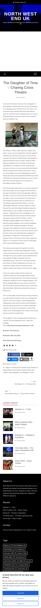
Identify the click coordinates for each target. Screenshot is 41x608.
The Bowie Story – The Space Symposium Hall (17, 515)
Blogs (7, 545)
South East (9, 569)
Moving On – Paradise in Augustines (14, 513)
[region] (20, 590)
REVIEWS (9, 565)
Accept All (21, 593)
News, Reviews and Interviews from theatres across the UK (20, 23)
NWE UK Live (25, 561)
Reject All (20, 604)
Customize (20, 598)
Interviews (9, 553)
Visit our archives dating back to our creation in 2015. (19, 530)
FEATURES (9, 549)
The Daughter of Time (27, 372)
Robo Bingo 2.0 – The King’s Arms (25, 383)
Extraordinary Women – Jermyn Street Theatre (20, 392)
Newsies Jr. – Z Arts (23, 409)
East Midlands (19, 545)
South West (22, 569)
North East (20, 557)
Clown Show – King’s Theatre (12, 518)
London (14, 364)
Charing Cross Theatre (19, 367)
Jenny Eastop (31, 367)
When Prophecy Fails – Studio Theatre (15, 510)
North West (10, 561)
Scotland (23, 565)
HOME (20, 549)
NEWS (8, 557)
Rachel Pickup (26, 370)
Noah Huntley (17, 370)
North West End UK (20, 16)
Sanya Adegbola (14, 372)
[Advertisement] (20, 51)
